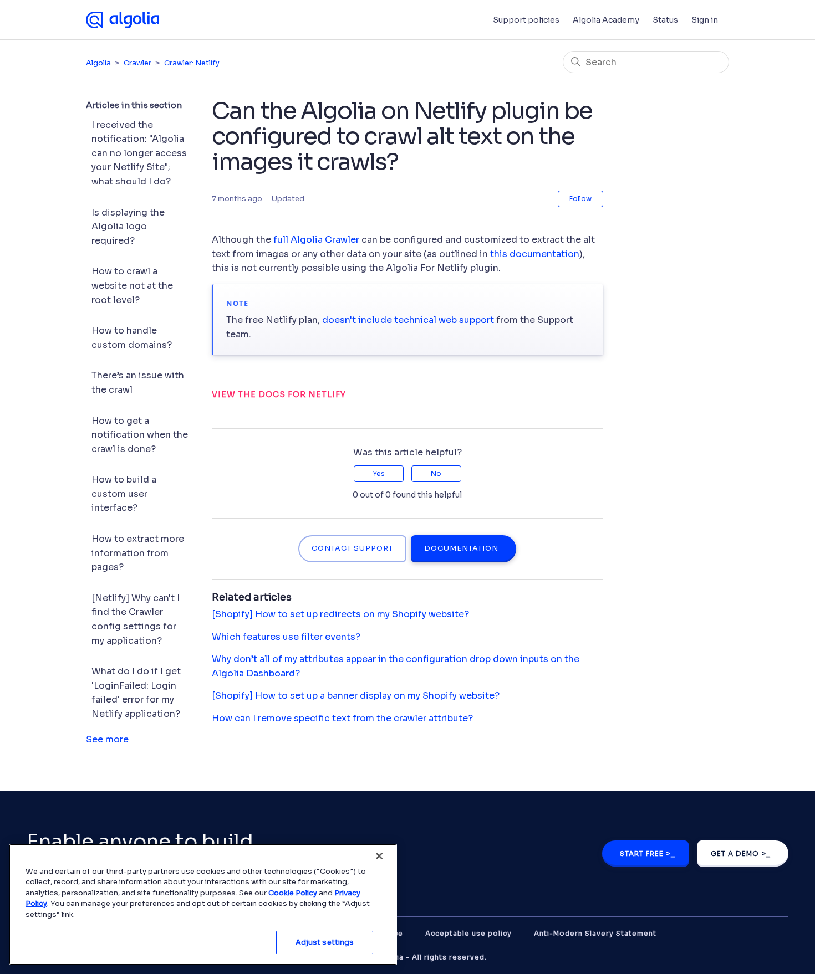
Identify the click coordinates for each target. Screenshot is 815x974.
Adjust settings (325, 942)
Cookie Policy (292, 893)
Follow (580, 198)
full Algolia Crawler (316, 239)
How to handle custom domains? (131, 338)
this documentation (534, 254)
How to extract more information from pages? (137, 553)
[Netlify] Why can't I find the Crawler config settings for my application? (135, 619)
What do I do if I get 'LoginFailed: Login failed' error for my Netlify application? (136, 692)
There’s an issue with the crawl (137, 383)
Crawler (137, 63)
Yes (379, 473)
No (436, 473)
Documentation (461, 548)
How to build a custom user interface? (123, 494)
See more (107, 739)
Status (665, 20)
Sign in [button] (704, 20)
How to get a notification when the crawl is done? (139, 435)
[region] (203, 904)
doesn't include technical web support (408, 320)
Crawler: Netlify (192, 63)
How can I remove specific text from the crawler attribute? (342, 718)
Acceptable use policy (468, 933)
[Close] (379, 856)
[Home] (122, 20)
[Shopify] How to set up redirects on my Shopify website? (340, 614)
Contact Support (352, 548)
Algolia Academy (606, 20)
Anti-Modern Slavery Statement (595, 933)
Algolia (98, 63)
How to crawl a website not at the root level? (132, 285)
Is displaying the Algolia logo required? (128, 227)
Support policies (526, 20)
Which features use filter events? (286, 637)
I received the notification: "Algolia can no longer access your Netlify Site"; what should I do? (139, 153)
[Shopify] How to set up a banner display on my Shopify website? (356, 695)
